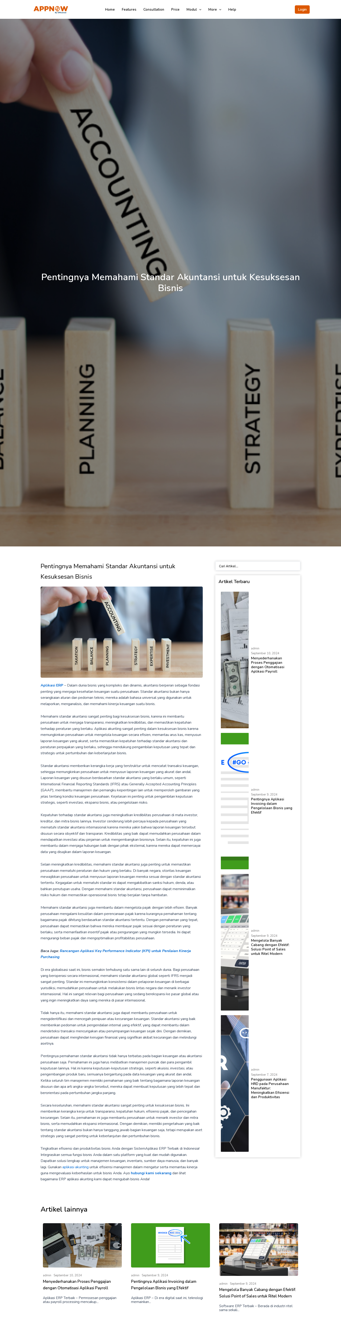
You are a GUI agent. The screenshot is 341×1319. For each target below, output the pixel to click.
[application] (199, 9)
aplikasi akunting (75, 1167)
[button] (302, 9)
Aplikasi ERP (52, 685)
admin (255, 648)
